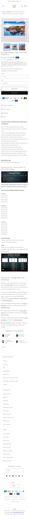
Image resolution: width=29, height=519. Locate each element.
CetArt (9, 496)
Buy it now (14, 93)
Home (3, 11)
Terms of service (15, 499)
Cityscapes (5, 400)
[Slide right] (27, 47)
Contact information (15, 501)
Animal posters (6, 433)
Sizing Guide (6, 374)
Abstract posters (7, 447)
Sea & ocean (6, 410)
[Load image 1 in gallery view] (7, 47)
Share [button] (4, 347)
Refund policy (21, 497)
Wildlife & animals (7, 414)
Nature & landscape (7, 450)
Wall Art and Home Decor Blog (10, 377)
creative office (23, 298)
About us (5, 360)
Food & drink (6, 404)
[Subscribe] (22, 470)
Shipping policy (6, 371)
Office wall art (6, 421)
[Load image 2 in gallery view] (14, 47)
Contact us (5, 364)
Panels (2, 73)
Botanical (5, 397)
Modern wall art (7, 424)
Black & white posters (8, 457)
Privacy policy (7, 499)
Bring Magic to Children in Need (10, 381)
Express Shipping (10, 59)
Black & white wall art (8, 417)
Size (2, 80)
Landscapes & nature (8, 407)
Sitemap (5, 384)
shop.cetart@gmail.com (18, 512)
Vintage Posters (6, 454)
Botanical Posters (7, 460)
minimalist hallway (7, 300)
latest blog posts (18, 320)
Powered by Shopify (14, 496)
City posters (6, 437)
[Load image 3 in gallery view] (22, 47)
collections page (5, 307)
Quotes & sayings (7, 444)
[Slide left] (1, 47)
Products (8, 11)
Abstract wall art (7, 394)
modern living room (14, 298)
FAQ (4, 367)
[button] (3, 6)
